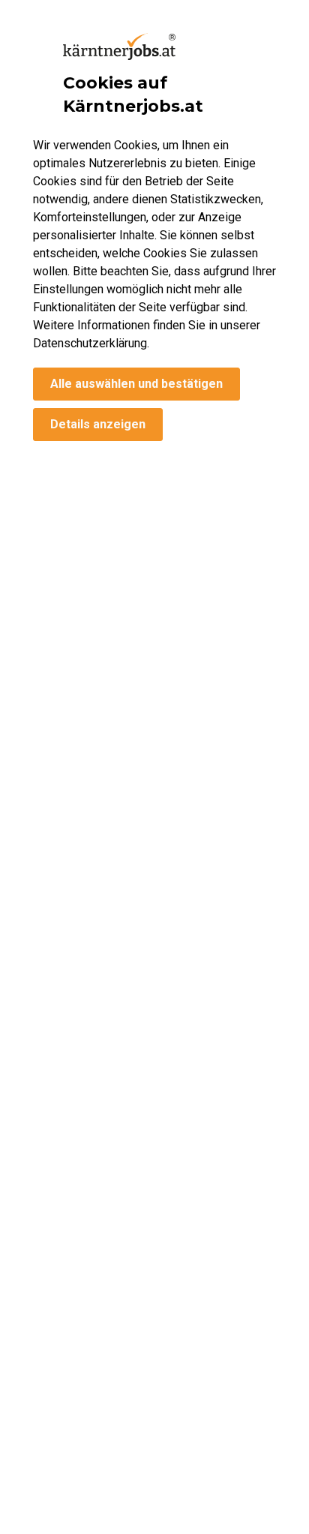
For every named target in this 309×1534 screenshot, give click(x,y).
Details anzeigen (98, 424)
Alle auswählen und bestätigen (136, 384)
